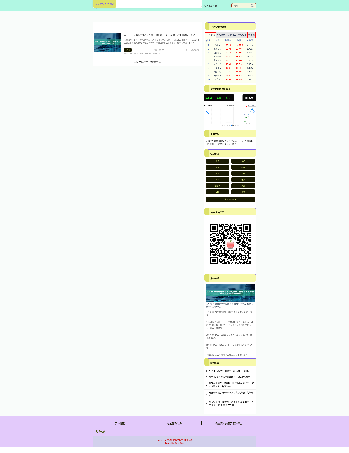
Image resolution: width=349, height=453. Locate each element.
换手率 (251, 34)
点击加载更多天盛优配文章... (147, 61)
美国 (217, 179)
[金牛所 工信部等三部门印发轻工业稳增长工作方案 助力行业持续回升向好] (230, 292)
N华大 (217, 45)
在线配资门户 (174, 423)
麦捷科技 (217, 75)
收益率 (217, 185)
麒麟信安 (217, 48)
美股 (243, 185)
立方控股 (217, 64)
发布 (217, 167)
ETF (217, 191)
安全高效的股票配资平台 (205, 5)
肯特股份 (217, 56)
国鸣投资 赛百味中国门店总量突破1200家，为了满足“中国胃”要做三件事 (231, 403)
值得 (243, 161)
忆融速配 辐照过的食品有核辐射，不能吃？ (230, 370)
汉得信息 (217, 67)
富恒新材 (217, 60)
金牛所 (127, 50)
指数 (243, 173)
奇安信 (217, 79)
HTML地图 (188, 440)
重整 (243, 191)
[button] (208, 111)
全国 (217, 161)
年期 (243, 179)
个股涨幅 (210, 35)
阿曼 (243, 167)
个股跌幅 (221, 34)
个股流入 (231, 34)
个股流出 (242, 34)
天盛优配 (120, 423)
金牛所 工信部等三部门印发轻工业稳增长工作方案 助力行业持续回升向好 (159, 35)
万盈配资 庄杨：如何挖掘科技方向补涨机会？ (226, 354)
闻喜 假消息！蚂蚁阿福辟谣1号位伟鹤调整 (229, 376)
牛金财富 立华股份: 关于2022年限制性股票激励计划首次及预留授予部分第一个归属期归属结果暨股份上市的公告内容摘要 (229, 324)
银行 (217, 173)
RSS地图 (179, 440)
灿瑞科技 (217, 71)
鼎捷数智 (217, 52)
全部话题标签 (230, 199)
